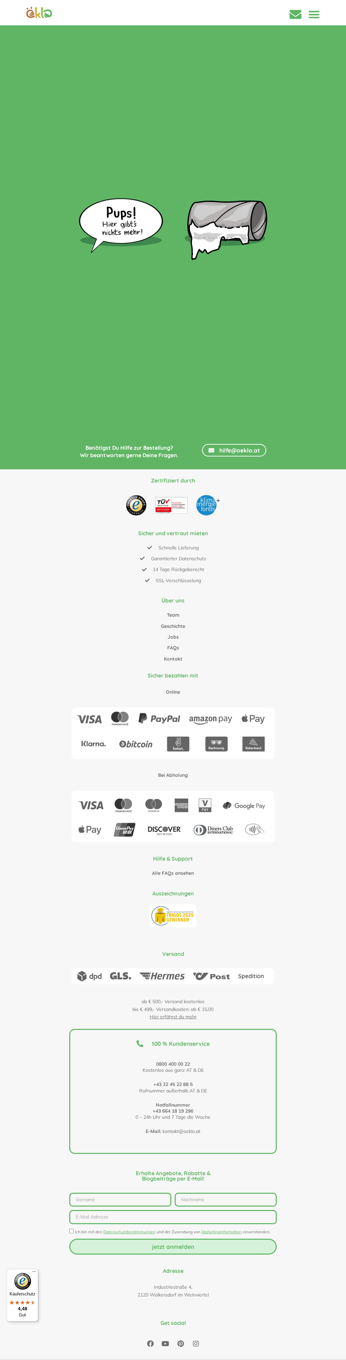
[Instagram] (196, 1344)
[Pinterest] (181, 1344)
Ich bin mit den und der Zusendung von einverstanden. (172, 1231)
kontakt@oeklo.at (181, 1131)
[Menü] (34, 1273)
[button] (314, 14)
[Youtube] (165, 1344)
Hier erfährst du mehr (173, 1017)
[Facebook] (150, 1344)
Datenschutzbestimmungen (129, 1231)
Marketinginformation (221, 1231)
